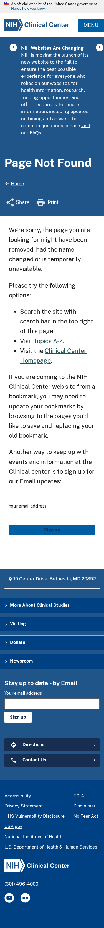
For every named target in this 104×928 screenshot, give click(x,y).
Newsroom (21, 661)
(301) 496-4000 (21, 884)
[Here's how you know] (52, 6)
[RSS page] (25, 898)
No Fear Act (85, 816)
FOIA (78, 796)
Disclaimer (84, 806)
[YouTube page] (9, 898)
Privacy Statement (23, 806)
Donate (17, 642)
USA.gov (13, 826)
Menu (90, 25)
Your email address (27, 506)
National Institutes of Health (33, 836)
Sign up (52, 530)
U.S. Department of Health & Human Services (50, 847)
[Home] (34, 30)
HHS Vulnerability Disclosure (34, 816)
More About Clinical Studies (40, 605)
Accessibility (17, 796)
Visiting (18, 623)
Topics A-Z (48, 341)
